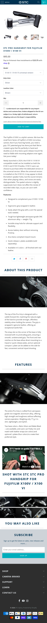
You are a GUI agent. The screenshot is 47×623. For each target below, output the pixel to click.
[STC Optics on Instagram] (27, 601)
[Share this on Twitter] (14, 258)
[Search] (38, 2)
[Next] (42, 20)
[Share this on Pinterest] (26, 258)
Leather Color (8, 88)
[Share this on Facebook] (20, 258)
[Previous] (5, 20)
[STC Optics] (23, 2)
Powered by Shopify (30, 608)
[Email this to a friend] (32, 258)
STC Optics (18, 608)
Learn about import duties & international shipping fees (22, 122)
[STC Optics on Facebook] (19, 601)
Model (5, 68)
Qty (4, 98)
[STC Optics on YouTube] (23, 601)
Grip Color (7, 78)
